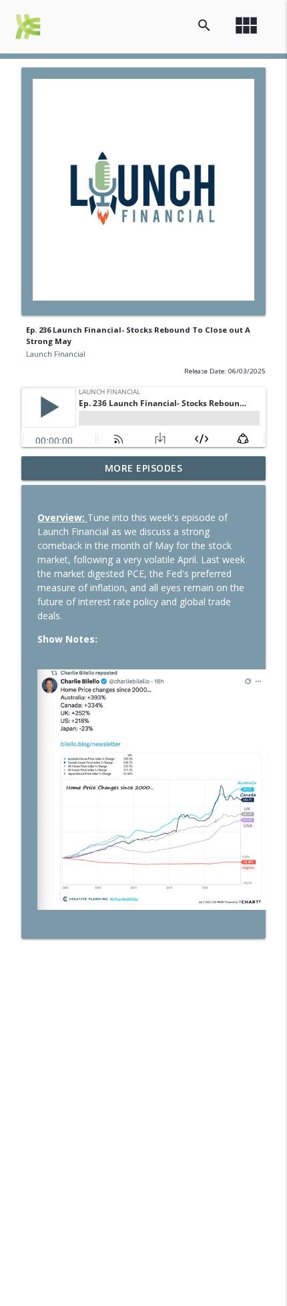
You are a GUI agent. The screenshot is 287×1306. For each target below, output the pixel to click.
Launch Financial (55, 354)
